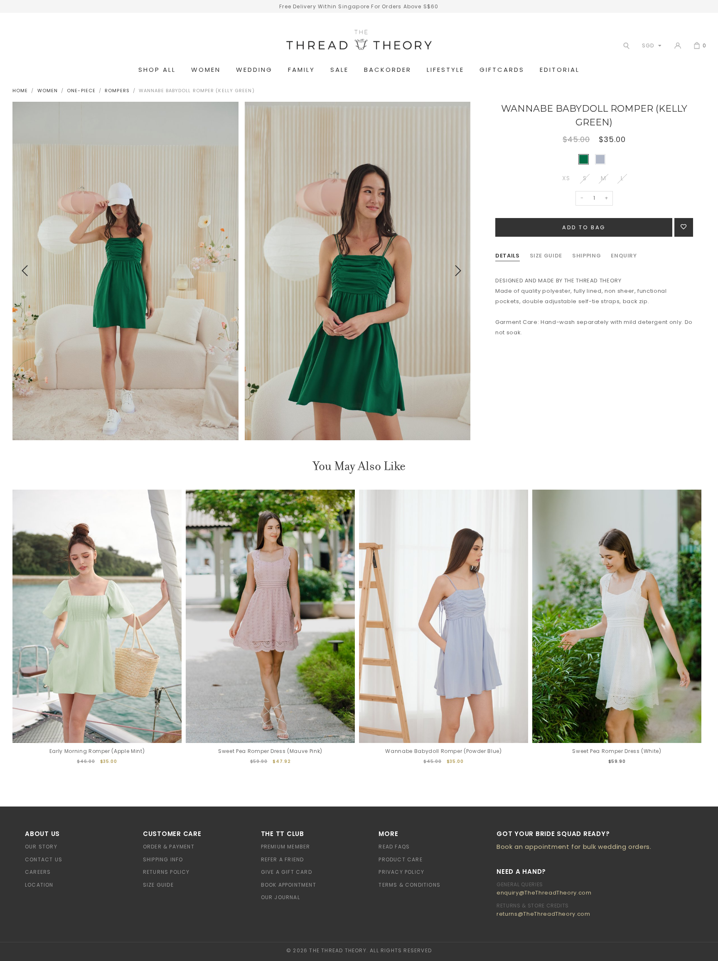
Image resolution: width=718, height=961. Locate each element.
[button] (24, 271)
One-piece (81, 90)
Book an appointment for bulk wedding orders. (574, 846)
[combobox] (650, 45)
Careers (38, 871)
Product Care (400, 859)
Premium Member (285, 846)
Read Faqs (394, 846)
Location (39, 884)
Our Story (41, 846)
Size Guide (158, 884)
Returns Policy (166, 871)
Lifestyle (445, 70)
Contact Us (43, 859)
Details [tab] (507, 256)
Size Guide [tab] (546, 256)
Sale (339, 70)
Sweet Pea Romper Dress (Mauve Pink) (270, 751)
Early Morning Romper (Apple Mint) (97, 751)
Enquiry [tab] (624, 256)
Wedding (254, 70)
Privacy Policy (401, 871)
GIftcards (501, 70)
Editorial (560, 70)
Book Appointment (288, 884)
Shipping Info (163, 859)
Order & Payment (168, 846)
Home (20, 90)
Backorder (387, 70)
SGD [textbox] (648, 45)
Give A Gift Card (286, 871)
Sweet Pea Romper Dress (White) (616, 751)
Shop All (157, 70)
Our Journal (280, 897)
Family (301, 70)
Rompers (117, 90)
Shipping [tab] (586, 256)
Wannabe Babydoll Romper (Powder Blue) (443, 751)
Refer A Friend (282, 859)
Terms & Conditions (409, 884)
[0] (696, 46)
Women (206, 70)
